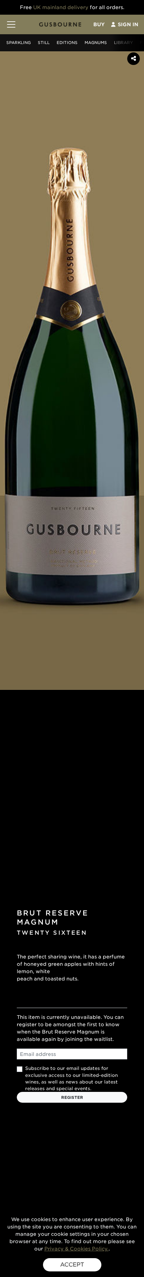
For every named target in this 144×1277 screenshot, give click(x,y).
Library (123, 42)
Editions (67, 42)
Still (44, 42)
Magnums (96, 42)
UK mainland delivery (60, 7)
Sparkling (18, 42)
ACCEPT (72, 1264)
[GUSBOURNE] (60, 24)
